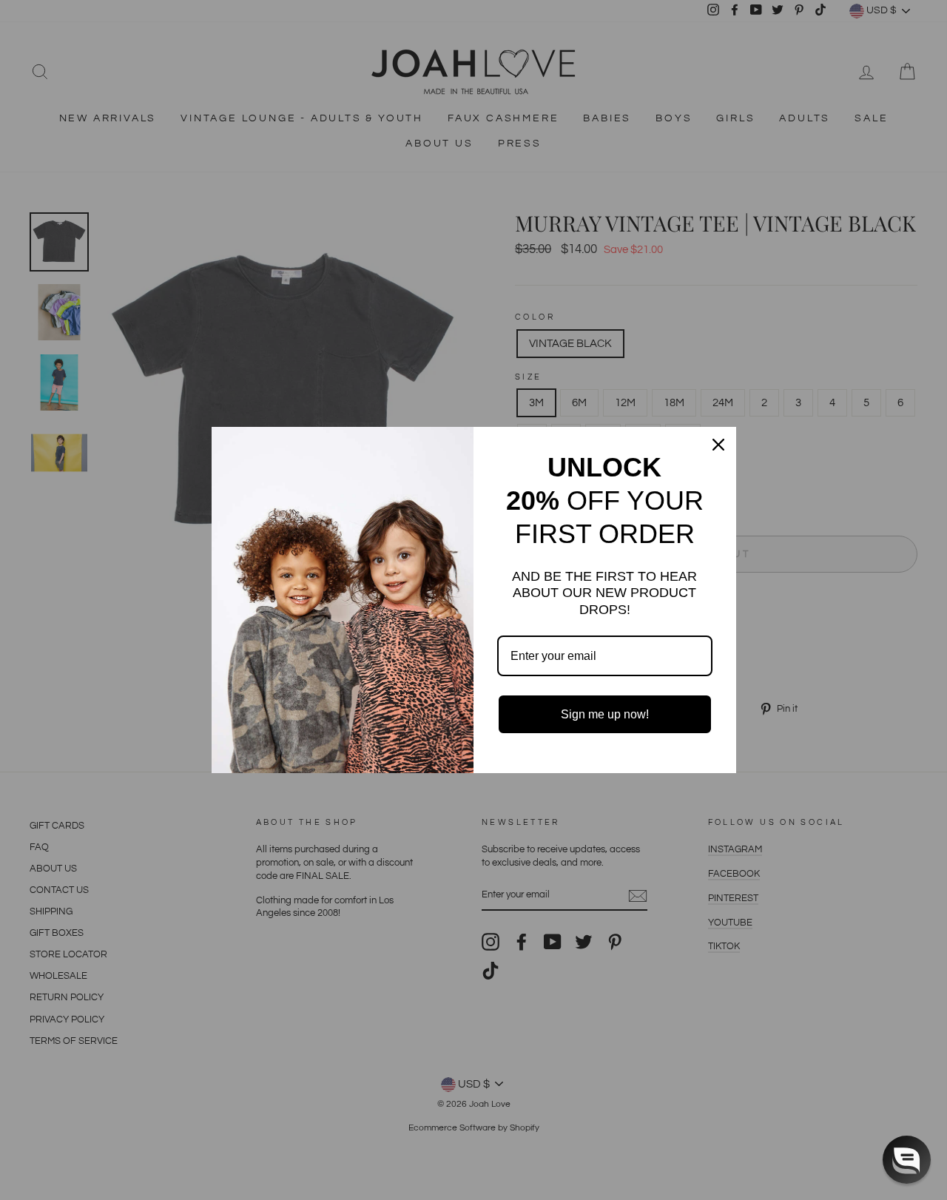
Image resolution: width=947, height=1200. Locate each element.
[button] (907, 1160)
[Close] (718, 444)
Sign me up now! (605, 714)
